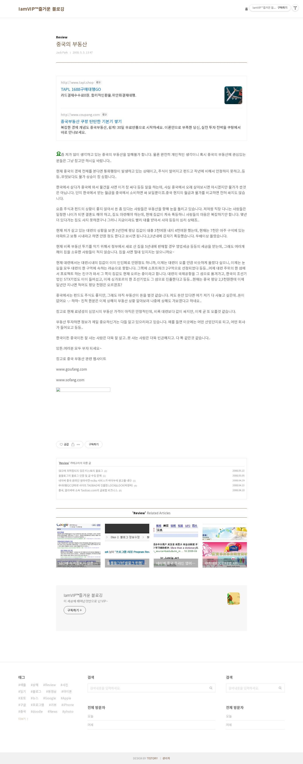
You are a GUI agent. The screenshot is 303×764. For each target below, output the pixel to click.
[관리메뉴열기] (295, 7)
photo (68, 711)
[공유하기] (73, 444)
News (53, 711)
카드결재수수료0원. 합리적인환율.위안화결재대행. (98, 94)
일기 (23, 691)
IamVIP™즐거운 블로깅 (41, 9)
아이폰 (67, 691)
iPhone (68, 704)
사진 (65, 685)
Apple (67, 698)
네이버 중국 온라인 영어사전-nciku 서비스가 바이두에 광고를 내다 (95, 480)
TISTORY (152, 758)
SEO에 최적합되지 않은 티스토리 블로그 (81, 470)
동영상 (52, 691)
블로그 (37, 691)
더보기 (22, 718)
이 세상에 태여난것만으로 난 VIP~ (86, 601)
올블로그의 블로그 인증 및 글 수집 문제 (80, 475)
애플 (23, 685)
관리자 (166, 758)
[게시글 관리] (78, 444)
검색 (211, 688)
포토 (23, 698)
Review (64, 463)
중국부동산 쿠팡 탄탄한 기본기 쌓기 (91, 121)
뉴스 (35, 698)
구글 (23, 704)
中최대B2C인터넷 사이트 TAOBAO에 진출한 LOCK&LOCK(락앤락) (96, 485)
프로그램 (38, 704)
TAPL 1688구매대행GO (81, 89)
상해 (35, 685)
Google (50, 698)
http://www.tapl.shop (77, 82)
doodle (38, 711)
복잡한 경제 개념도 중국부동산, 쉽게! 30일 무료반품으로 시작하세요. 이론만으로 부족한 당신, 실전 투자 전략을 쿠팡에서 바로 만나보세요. (151, 130)
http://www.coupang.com (80, 115)
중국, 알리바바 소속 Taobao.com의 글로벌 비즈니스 (88, 490)
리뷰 (54, 704)
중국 (23, 711)
